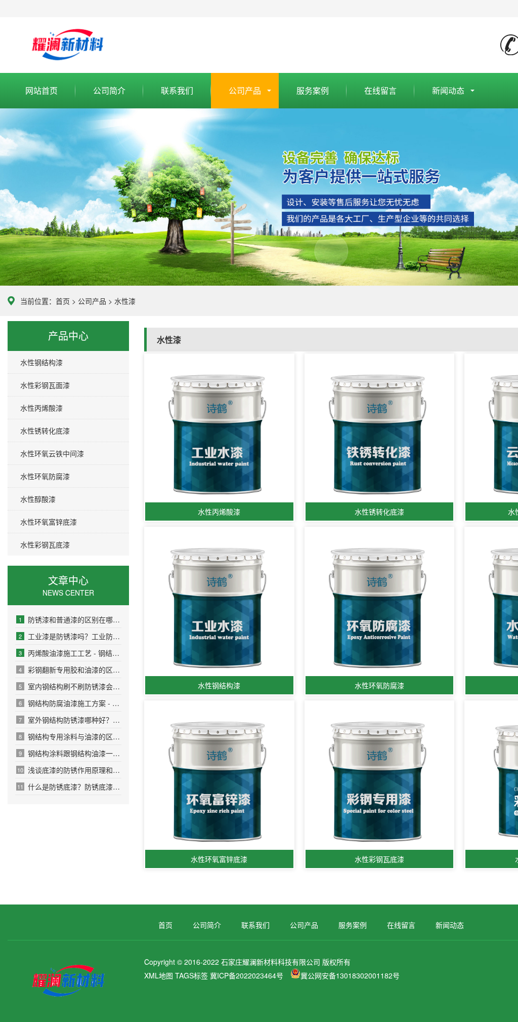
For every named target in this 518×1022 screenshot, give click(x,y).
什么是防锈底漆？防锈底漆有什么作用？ (69, 786)
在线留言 (380, 90)
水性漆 (125, 301)
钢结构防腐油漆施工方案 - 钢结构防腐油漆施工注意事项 (70, 703)
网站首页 (41, 90)
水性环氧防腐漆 (45, 476)
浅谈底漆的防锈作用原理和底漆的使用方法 (69, 770)
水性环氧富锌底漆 (48, 522)
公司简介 (109, 90)
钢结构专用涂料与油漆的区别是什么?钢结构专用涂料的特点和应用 (70, 736)
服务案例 (312, 90)
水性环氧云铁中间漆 (52, 453)
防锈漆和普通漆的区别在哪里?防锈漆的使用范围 (70, 619)
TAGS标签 (191, 975)
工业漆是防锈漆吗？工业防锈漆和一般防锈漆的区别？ (70, 636)
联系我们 (177, 90)
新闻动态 (448, 90)
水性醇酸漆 (38, 499)
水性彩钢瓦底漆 (45, 544)
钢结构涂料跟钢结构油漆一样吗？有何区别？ (70, 753)
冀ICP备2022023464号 (246, 975)
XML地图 (158, 975)
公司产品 (245, 90)
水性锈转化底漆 (45, 430)
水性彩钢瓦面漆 (45, 385)
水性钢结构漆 (41, 362)
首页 (63, 301)
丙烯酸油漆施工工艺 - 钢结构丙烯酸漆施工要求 (70, 653)
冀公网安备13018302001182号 (350, 975)
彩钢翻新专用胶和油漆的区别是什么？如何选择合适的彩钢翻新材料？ (70, 669)
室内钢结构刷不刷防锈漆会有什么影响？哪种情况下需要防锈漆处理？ (70, 686)
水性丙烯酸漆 (41, 408)
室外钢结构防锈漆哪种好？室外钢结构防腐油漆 (70, 720)
